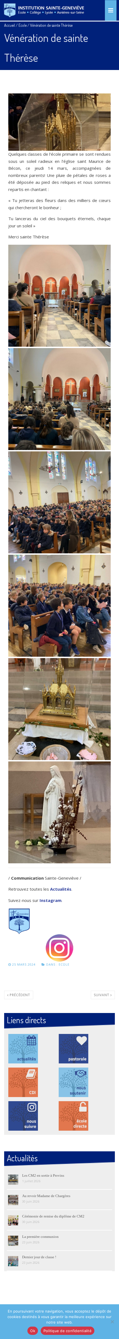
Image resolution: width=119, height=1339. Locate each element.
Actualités (60, 889)
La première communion (40, 1237)
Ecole (23, 25)
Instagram (50, 900)
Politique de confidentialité (67, 1331)
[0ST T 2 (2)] (59, 606)
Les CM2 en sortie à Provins (43, 1175)
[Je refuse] (112, 1321)
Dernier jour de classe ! (39, 1257)
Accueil (9, 25)
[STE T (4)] (59, 296)
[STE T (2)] (59, 399)
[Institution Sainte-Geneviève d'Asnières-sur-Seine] (44, 10)
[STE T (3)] (59, 502)
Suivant (102, 995)
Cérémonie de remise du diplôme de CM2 (53, 1216)
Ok (32, 1331)
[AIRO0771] (59, 709)
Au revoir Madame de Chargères (46, 1196)
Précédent (19, 995)
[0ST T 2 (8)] (59, 812)
